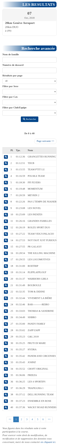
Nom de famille (10, 54)
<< (10, 419)
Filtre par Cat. (10, 97)
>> (49, 419)
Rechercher (30, 119)
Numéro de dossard (12, 65)
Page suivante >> (45, 141)
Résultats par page (12, 75)
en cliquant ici (48, 442)
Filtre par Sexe (10, 86)
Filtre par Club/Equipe (14, 107)
